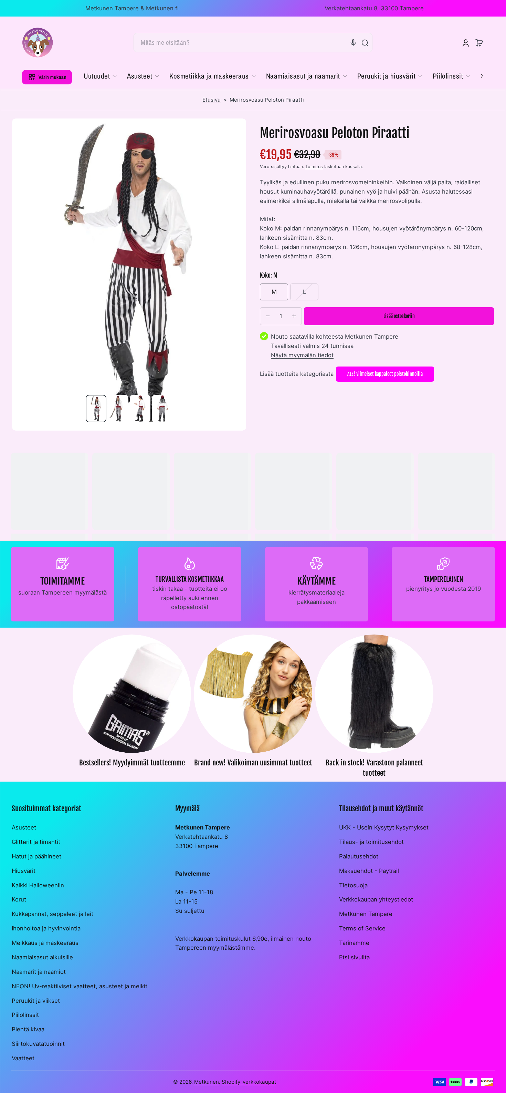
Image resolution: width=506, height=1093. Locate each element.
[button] (479, 43)
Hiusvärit (23, 870)
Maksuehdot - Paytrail (369, 870)
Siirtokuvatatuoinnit (38, 1043)
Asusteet (24, 827)
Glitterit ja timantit (36, 841)
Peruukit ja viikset (36, 1000)
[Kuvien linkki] (132, 708)
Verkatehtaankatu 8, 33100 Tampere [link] (374, 8)
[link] (103, 76)
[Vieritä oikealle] (477, 75)
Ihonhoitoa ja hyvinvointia (46, 928)
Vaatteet (23, 1058)
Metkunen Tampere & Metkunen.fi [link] (132, 8)
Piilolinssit (25, 1014)
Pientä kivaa (28, 1029)
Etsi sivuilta (354, 957)
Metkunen (206, 1082)
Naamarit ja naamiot (39, 971)
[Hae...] (364, 42)
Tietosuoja (353, 885)
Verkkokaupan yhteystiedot (376, 899)
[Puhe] (353, 42)
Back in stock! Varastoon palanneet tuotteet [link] (374, 767)
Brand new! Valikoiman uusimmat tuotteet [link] (253, 762)
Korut (19, 899)
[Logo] (37, 42)
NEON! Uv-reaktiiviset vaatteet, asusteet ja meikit (79, 986)
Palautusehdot (358, 856)
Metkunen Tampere (365, 913)
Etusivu (211, 99)
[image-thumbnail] (96, 408)
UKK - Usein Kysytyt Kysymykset (384, 827)
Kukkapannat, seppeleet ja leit (52, 913)
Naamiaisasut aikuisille (42, 957)
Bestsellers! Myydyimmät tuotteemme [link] (132, 762)
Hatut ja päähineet (36, 856)
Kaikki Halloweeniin (38, 885)
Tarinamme (354, 942)
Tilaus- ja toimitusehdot (371, 841)
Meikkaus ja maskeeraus (45, 942)
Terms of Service (362, 928)
